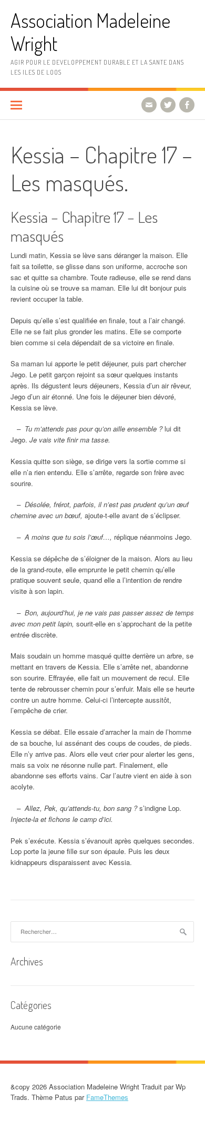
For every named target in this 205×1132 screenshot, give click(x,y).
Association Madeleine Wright (90, 32)
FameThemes (107, 1097)
